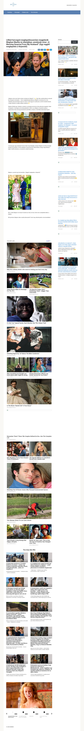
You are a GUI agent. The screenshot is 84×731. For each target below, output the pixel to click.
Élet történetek (34, 12)
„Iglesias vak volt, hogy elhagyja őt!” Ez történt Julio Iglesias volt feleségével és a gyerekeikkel (68, 149)
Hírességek (17, 12)
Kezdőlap (10, 12)
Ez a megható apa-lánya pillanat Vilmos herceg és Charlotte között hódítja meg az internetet (68, 222)
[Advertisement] (42, 25)
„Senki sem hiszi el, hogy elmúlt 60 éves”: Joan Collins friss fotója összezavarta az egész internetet (68, 197)
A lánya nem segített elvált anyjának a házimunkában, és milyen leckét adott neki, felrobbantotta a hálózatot (67, 100)
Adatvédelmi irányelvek (72, 5)
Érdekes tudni (25, 12)
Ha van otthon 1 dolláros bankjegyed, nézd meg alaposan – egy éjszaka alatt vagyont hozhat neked (67, 57)
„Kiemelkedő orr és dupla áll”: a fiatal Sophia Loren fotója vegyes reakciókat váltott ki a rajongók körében (67, 244)
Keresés (60, 39)
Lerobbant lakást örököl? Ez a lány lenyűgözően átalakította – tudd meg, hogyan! (67, 173)
